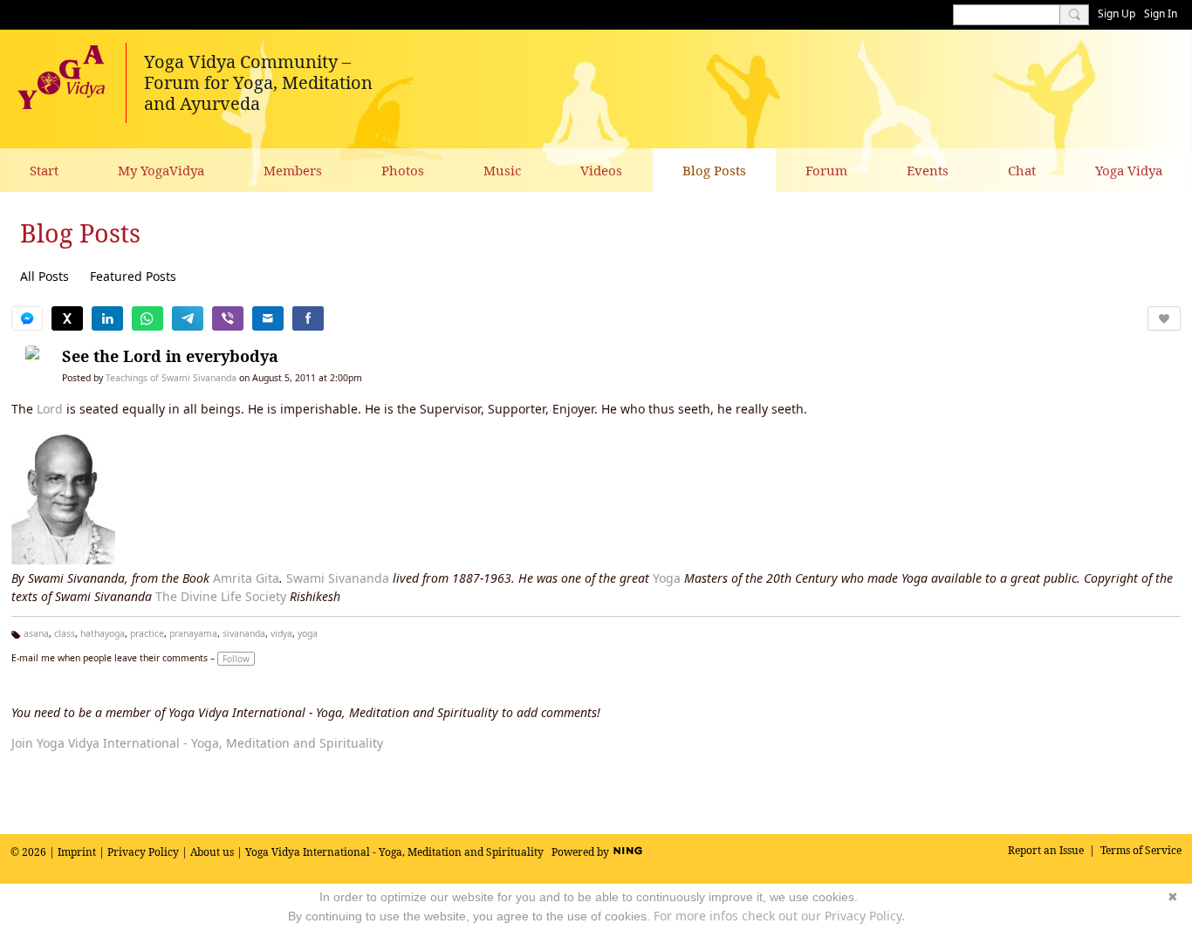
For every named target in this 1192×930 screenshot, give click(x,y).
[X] (67, 318)
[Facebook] (308, 318)
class (64, 633)
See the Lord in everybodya (170, 355)
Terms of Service (1141, 850)
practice (147, 633)
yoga (308, 633)
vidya (281, 633)
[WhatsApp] (147, 318)
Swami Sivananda (337, 578)
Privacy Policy (143, 852)
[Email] (268, 318)
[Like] (1164, 318)
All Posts (44, 276)
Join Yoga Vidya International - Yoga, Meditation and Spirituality (197, 743)
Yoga (667, 578)
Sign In (1160, 13)
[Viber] (227, 318)
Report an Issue (1046, 850)
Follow (236, 659)
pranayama (193, 633)
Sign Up (1116, 13)
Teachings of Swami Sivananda (171, 378)
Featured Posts (133, 276)
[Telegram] (187, 318)
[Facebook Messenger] (27, 318)
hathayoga (102, 633)
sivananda (244, 633)
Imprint (77, 852)
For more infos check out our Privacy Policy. (779, 915)
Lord (50, 408)
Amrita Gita (246, 578)
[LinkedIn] (107, 318)
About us (212, 852)
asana (36, 633)
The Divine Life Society (220, 596)
